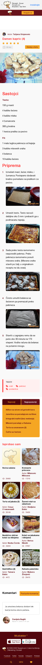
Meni (21, 662)
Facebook (7, 656)
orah (11, 386)
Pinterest (37, 656)
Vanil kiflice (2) (11, 564)
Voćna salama (11, 464)
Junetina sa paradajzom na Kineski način (21, 414)
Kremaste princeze (31, 464)
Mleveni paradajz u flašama (18, 423)
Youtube (21, 656)
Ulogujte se (27, 13)
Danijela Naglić (19, 619)
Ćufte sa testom (13, 432)
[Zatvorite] (1, 5)
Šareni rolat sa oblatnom (31, 497)
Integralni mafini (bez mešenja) (20, 418)
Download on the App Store (14, 641)
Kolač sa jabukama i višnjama (31, 531)
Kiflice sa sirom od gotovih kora (20, 410)
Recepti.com (4, 649)
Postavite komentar (29, 593)
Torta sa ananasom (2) (16, 427)
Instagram (29, 656)
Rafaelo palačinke (31, 564)
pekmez (22, 386)
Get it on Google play (29, 641)
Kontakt (19, 650)
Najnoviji (11, 402)
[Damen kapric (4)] (23, 196)
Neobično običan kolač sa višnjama (11, 531)
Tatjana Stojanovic (21, 34)
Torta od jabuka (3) (11, 497)
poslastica (13, 389)
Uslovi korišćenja (33, 648)
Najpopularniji (30, 402)
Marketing (11, 650)
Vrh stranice (20, 635)
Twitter (14, 656)
